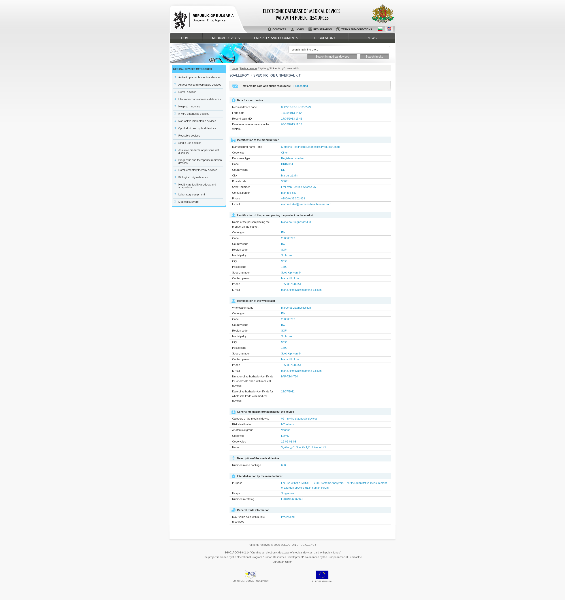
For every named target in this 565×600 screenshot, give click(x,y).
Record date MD (242, 118)
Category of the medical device (250, 418)
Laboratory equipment (191, 194)
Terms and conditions (356, 29)
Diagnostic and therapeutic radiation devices (200, 162)
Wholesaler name (242, 307)
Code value (239, 441)
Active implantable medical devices (199, 77)
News (372, 38)
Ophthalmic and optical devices (197, 128)
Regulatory (324, 38)
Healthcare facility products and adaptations (197, 186)
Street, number (241, 187)
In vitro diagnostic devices (193, 113)
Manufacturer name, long (247, 146)
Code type (238, 152)
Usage (236, 493)
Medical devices (226, 38)
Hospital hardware (189, 106)
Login (300, 29)
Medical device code (244, 107)
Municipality (239, 255)
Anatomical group (242, 430)
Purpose (237, 483)
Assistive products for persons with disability (199, 152)
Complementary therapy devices (197, 170)
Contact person (241, 192)
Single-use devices (189, 142)
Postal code (239, 181)
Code (235, 164)
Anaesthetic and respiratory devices (199, 84)
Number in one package (246, 465)
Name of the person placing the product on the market (251, 224)
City (234, 175)
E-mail (236, 204)
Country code (240, 169)
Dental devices (187, 92)
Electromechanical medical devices (199, 99)
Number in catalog (243, 499)
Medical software (188, 201)
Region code (240, 249)
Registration (322, 29)
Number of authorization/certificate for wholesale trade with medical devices (252, 381)
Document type (241, 158)
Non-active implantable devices (197, 121)
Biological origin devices (193, 177)
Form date (238, 112)
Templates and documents (275, 38)
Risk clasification (242, 424)
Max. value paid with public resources (248, 519)
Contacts (279, 29)
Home (185, 38)
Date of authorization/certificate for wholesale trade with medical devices (252, 396)
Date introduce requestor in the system (250, 127)
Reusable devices (189, 135)
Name (235, 447)
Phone (236, 198)
